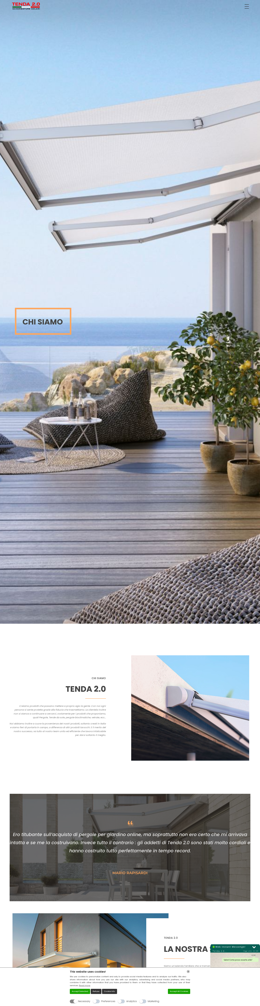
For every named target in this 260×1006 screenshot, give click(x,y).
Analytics (131, 1001)
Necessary (84, 1001)
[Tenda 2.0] (26, 6)
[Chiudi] (188, 971)
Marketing (153, 1001)
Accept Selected (80, 991)
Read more (84, 985)
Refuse (96, 991)
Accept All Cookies (179, 991)
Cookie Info (109, 991)
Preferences (108, 1001)
